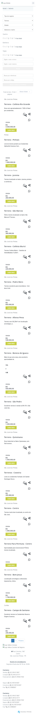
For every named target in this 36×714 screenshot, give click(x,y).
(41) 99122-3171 (15, 675)
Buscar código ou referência (18, 85)
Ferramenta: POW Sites (25, 712)
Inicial (4, 8)
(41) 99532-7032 (19, 677)
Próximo (21, 641)
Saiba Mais (11, 130)
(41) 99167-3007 (14, 672)
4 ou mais (18, 38)
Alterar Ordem (24, 92)
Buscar (18, 69)
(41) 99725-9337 (14, 683)
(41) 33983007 (11, 687)
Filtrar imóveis (10, 13)
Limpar (19, 72)
